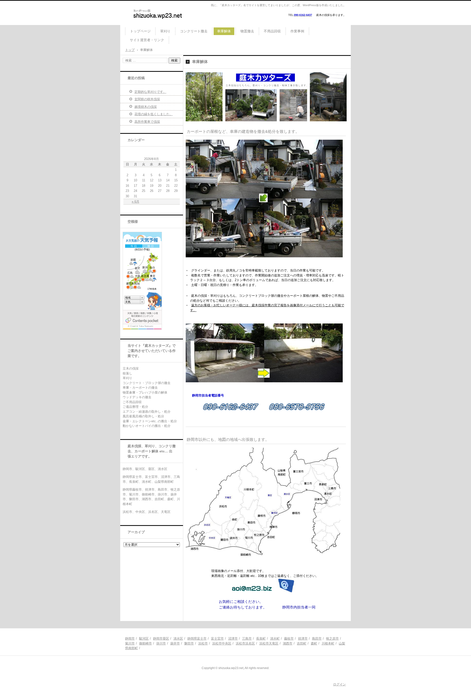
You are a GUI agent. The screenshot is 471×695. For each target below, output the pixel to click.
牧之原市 (332, 638)
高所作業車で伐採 (147, 122)
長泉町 (261, 638)
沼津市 (233, 638)
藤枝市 (289, 638)
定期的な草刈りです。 (150, 92)
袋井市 (175, 643)
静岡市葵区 (161, 638)
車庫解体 (224, 31)
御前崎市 (145, 643)
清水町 (275, 638)
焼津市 (303, 638)
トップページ (140, 31)
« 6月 (135, 201)
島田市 (317, 638)
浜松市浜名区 (245, 643)
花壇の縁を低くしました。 (153, 114)
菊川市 (130, 643)
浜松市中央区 (221, 643)
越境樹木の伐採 (145, 107)
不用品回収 (272, 31)
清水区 (178, 638)
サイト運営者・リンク (147, 40)
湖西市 (287, 643)
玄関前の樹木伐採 (147, 99)
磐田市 (189, 643)
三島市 (247, 638)
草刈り (165, 31)
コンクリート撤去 (194, 31)
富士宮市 (217, 638)
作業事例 (297, 31)
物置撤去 (247, 31)
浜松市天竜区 (268, 643)
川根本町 (328, 643)
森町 (314, 643)
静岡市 (130, 638)
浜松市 (203, 643)
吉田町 (301, 643)
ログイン (339, 684)
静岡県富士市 (197, 638)
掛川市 (161, 643)
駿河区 (144, 638)
